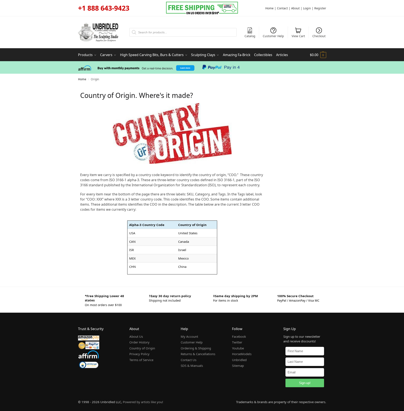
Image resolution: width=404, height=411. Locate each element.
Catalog (250, 36)
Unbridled (239, 360)
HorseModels (242, 354)
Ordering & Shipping (196, 348)
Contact (282, 8)
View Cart (298, 36)
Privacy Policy (139, 354)
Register (320, 8)
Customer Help (273, 36)
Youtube (238, 348)
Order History (139, 342)
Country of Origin (142, 348)
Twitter (237, 342)
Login (307, 8)
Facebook (239, 336)
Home (269, 8)
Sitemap (238, 365)
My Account (189, 336)
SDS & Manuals (192, 365)
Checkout (319, 36)
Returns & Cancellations (198, 354)
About (295, 8)
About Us (136, 336)
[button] (318, 54)
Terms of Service (141, 360)
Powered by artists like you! (143, 402)
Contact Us (188, 360)
